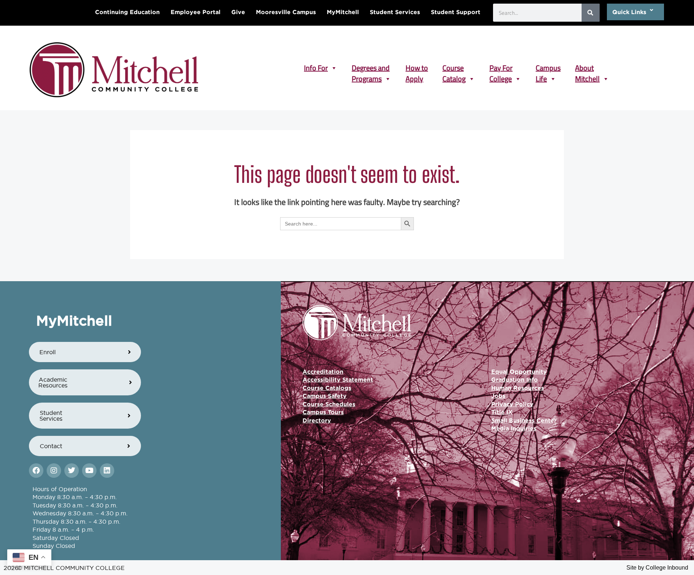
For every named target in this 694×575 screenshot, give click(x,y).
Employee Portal (195, 12)
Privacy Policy (512, 404)
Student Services (395, 12)
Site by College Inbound (657, 568)
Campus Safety (325, 395)
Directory (317, 420)
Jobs (498, 395)
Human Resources (517, 388)
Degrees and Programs (371, 68)
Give (238, 12)
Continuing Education (127, 12)
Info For (316, 68)
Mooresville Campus (286, 12)
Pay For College (501, 68)
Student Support (455, 12)
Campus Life (548, 68)
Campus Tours (323, 412)
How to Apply (417, 68)
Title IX (502, 412)
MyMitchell (343, 12)
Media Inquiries (513, 428)
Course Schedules (329, 404)
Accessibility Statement (338, 379)
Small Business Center (524, 420)
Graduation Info (514, 379)
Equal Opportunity (519, 371)
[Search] (591, 13)
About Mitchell (587, 68)
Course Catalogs (327, 388)
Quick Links (629, 12)
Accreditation (323, 371)
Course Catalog (454, 68)
